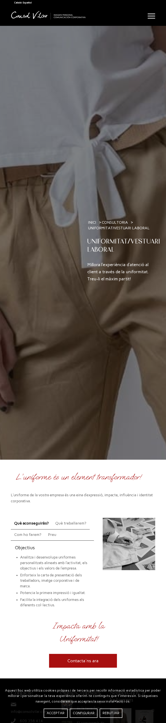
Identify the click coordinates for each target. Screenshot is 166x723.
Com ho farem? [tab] (27, 534)
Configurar (84, 713)
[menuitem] (149, 16)
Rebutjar (111, 713)
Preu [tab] (52, 534)
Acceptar (56, 713)
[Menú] (149, 16)
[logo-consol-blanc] (48, 19)
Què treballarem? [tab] (70, 523)
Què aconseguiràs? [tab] (31, 523)
